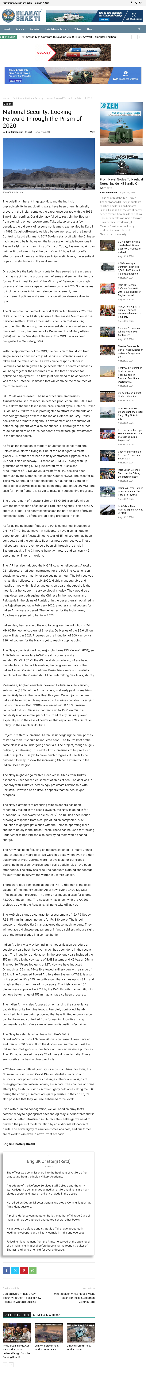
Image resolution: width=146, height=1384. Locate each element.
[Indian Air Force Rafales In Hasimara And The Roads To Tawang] (107, 491)
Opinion (17, 98)
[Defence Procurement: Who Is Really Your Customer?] (107, 332)
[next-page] (11, 1364)
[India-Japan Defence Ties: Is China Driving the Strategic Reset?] (107, 473)
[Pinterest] (24, 1270)
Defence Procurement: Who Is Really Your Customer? (130, 331)
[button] (139, 29)
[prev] (133, 37)
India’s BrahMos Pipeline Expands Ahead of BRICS (130, 509)
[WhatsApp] (32, 1270)
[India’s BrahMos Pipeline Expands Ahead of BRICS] (107, 510)
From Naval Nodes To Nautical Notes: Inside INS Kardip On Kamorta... (121, 183)
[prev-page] (5, 1364)
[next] (139, 37)
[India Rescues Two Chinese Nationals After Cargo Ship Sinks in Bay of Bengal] (107, 412)
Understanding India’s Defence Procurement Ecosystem (129, 455)
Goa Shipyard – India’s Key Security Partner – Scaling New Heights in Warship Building (22, 1298)
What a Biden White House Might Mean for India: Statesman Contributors (74, 1298)
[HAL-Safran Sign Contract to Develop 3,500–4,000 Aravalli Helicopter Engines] (107, 267)
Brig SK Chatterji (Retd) (19, 131)
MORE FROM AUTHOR (46, 1315)
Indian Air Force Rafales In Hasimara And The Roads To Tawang (130, 491)
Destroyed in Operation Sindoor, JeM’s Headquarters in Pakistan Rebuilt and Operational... (130, 375)
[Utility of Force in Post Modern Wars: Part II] (49, 1332)
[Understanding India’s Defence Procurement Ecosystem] (107, 455)
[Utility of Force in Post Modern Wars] (81, 1332)
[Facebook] (131, 3)
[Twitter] (135, 3)
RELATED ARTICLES (17, 1315)
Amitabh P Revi (108, 192)
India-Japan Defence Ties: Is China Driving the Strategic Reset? (129, 473)
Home (6, 98)
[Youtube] (140, 3)
